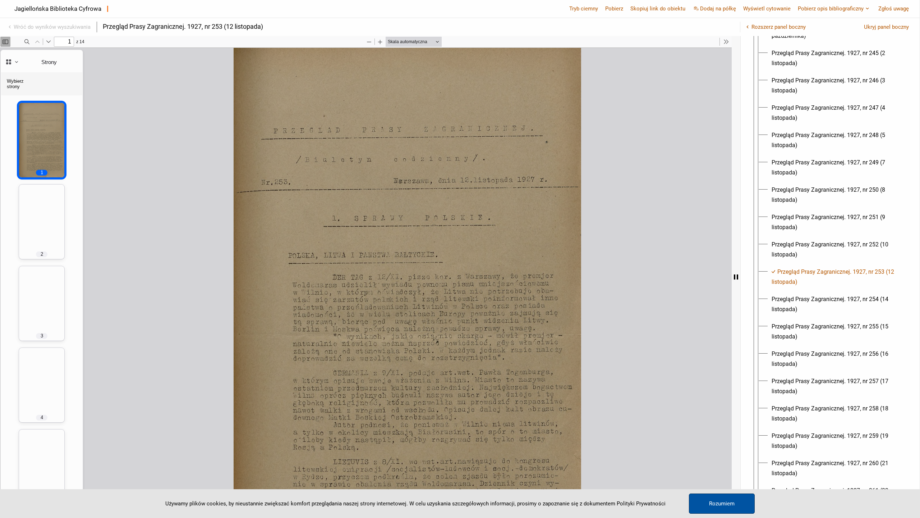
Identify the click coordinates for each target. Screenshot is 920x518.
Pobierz (614, 8)
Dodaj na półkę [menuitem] (718, 8)
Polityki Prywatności (641, 503)
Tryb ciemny (583, 8)
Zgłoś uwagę (893, 8)
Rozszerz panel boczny (778, 27)
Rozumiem (722, 503)
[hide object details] (736, 277)
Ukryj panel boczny (886, 27)
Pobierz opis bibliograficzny (831, 8)
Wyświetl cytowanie (767, 8)
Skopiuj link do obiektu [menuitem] (657, 8)
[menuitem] (836, 58)
